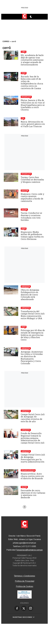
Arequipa (25, 286)
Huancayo (26, 97)
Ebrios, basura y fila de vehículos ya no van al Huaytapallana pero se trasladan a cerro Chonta (33, 105)
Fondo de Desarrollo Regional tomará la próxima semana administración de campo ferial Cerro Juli (32, 438)
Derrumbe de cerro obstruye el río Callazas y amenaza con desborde (33, 494)
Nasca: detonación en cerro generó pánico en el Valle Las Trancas (33, 124)
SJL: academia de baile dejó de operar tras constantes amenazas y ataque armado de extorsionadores (32, 60)
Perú (23, 73)
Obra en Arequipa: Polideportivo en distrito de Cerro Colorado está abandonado (30, 294)
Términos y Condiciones (24, 576)
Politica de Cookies (24, 586)
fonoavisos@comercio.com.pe (29, 550)
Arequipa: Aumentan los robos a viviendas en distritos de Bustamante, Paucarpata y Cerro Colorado (32, 358)
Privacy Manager (24, 571)
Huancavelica (28, 470)
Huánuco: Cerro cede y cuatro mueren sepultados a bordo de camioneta (32, 197)
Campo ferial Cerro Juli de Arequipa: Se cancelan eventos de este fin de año (33, 418)
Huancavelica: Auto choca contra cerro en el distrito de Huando (32, 476)
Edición (24, 190)
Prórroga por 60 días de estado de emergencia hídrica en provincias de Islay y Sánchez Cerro (33, 335)
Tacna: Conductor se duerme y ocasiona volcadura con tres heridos (31, 216)
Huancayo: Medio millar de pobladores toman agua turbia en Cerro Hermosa (32, 235)
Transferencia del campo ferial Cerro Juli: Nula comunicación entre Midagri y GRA (33, 315)
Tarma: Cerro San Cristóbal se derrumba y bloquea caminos (32, 179)
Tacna (24, 209)
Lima (23, 52)
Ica (22, 118)
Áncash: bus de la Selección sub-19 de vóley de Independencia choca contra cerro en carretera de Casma (32, 82)
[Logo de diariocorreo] (24, 17)
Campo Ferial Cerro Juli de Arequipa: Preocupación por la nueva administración (33, 458)
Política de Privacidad (24, 581)
